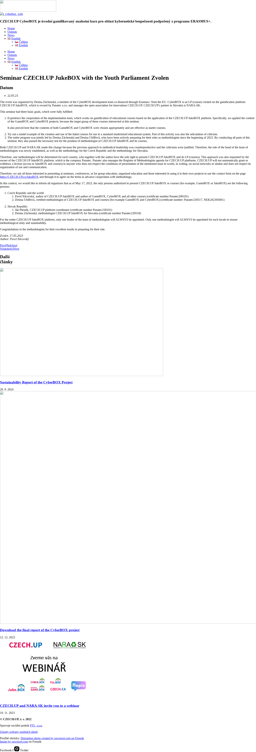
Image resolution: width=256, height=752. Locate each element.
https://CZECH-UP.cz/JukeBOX (19, 176)
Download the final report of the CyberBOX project (39, 630)
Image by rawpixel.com (14, 741)
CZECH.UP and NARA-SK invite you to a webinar (39, 706)
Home (11, 28)
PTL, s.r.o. (36, 725)
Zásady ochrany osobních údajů (19, 731)
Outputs (12, 31)
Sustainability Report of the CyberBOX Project (36, 382)
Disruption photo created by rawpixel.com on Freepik (52, 738)
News (10, 35)
